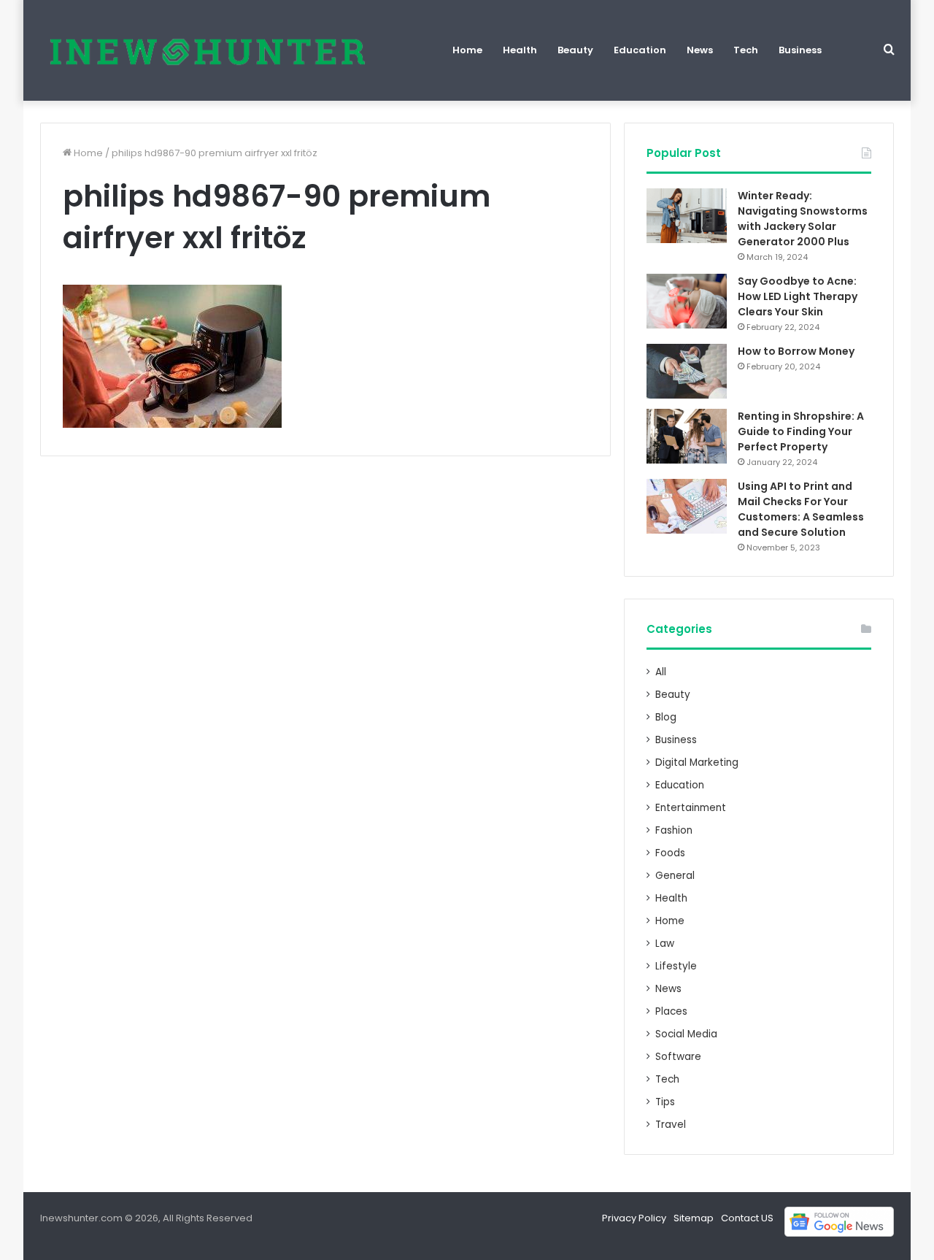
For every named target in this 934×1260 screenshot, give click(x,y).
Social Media (686, 1034)
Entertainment (690, 808)
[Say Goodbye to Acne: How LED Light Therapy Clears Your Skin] (687, 301)
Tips (665, 1102)
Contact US (747, 1218)
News (700, 50)
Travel (670, 1125)
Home (467, 50)
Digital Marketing (696, 762)
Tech (745, 50)
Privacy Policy (634, 1218)
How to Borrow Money (796, 351)
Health (520, 50)
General (675, 876)
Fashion (673, 830)
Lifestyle (676, 966)
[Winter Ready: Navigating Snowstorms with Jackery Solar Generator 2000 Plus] (687, 215)
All (660, 672)
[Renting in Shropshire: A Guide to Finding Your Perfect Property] (687, 436)
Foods (670, 853)
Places (671, 1011)
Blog (665, 717)
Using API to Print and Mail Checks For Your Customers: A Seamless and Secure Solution (801, 509)
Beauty (575, 50)
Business (800, 50)
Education (640, 50)
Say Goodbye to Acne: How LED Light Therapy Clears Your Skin (797, 296)
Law (664, 943)
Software (678, 1057)
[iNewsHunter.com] (205, 50)
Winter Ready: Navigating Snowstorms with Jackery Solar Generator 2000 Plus (803, 218)
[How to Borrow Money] (687, 371)
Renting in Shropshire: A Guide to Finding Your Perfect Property (801, 431)
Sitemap (694, 1218)
